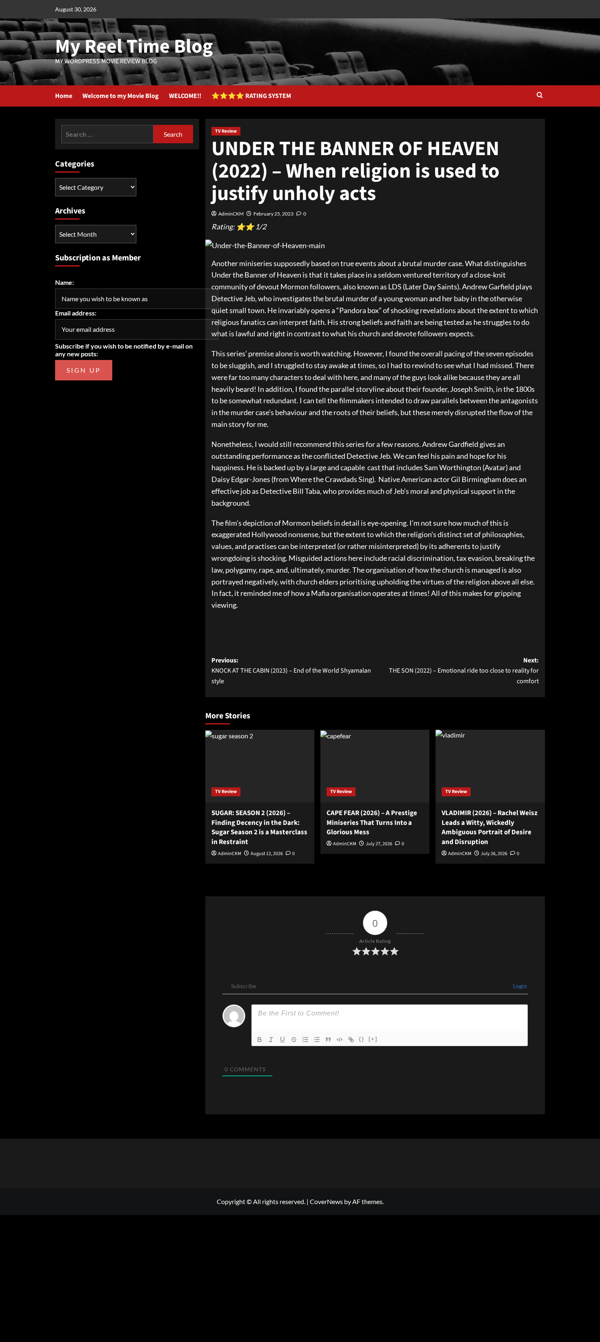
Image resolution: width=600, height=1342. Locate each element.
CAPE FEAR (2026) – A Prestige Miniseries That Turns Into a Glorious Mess (372, 823)
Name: (64, 282)
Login (519, 985)
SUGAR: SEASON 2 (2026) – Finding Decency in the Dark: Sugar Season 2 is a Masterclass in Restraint (259, 827)
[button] (540, 96)
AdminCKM (231, 214)
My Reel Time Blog (134, 46)
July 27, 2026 (379, 843)
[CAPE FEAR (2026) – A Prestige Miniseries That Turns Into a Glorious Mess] (374, 766)
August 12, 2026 (267, 853)
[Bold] (259, 1039)
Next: (464, 671)
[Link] (351, 1039)
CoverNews (326, 1201)
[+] (373, 1039)
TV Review (226, 131)
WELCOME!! (185, 95)
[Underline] (282, 1039)
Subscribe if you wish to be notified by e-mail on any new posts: (124, 350)
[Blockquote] (328, 1039)
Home (63, 95)
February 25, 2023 (273, 214)
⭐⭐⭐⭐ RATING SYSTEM (251, 95)
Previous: (291, 671)
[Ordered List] (305, 1039)
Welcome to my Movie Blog (120, 95)
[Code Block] (339, 1039)
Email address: (75, 313)
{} (361, 1039)
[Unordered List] (316, 1039)
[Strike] (294, 1039)
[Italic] (271, 1039)
